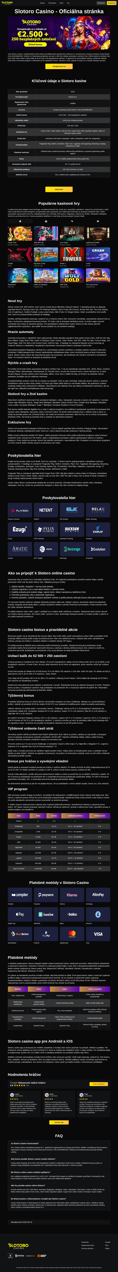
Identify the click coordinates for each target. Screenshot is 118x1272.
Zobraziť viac (59, 1122)
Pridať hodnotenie (99, 1084)
